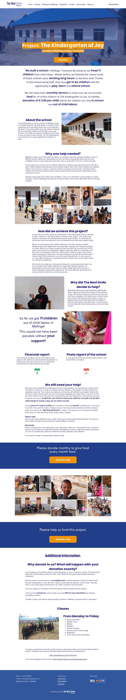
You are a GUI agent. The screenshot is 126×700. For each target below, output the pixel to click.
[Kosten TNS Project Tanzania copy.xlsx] (37, 372)
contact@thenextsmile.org (30, 679)
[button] (37, 4)
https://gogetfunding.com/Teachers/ (63, 655)
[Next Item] (108, 205)
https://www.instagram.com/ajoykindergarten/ (70, 659)
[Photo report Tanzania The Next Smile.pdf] (86, 372)
